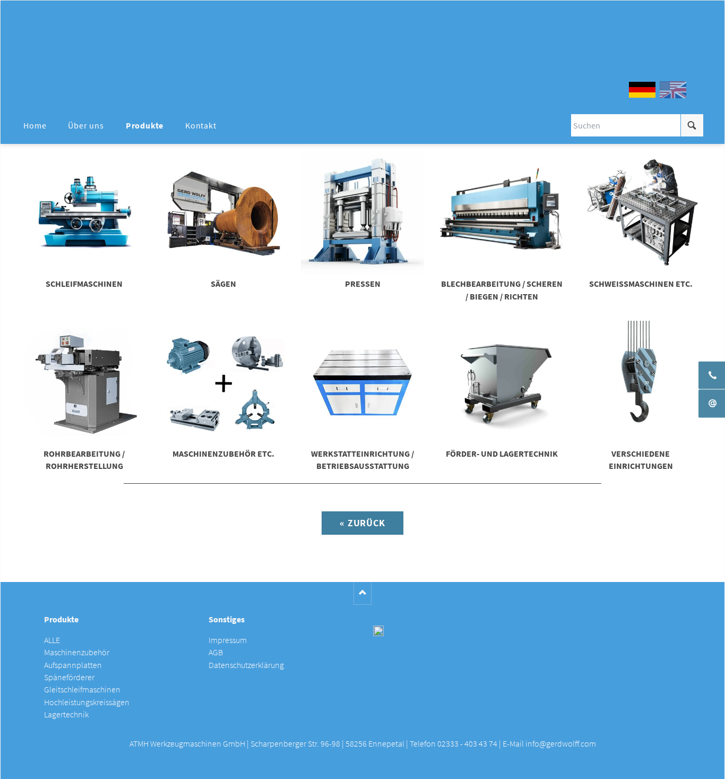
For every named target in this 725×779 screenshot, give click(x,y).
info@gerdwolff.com (560, 744)
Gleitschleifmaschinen (82, 689)
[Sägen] (223, 213)
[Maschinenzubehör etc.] (223, 382)
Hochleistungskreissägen (87, 702)
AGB (216, 652)
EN (673, 89)
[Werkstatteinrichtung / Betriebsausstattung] (362, 382)
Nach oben (362, 593)
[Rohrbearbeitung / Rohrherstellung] (84, 382)
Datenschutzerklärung (246, 665)
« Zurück (362, 523)
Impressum (228, 640)
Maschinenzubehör (76, 652)
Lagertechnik (66, 714)
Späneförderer (69, 677)
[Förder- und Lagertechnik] (501, 382)
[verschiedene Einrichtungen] (640, 382)
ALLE (52, 640)
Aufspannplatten (73, 665)
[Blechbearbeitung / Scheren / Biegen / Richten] (501, 213)
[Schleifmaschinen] (84, 213)
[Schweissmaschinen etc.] (640, 213)
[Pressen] (362, 213)
